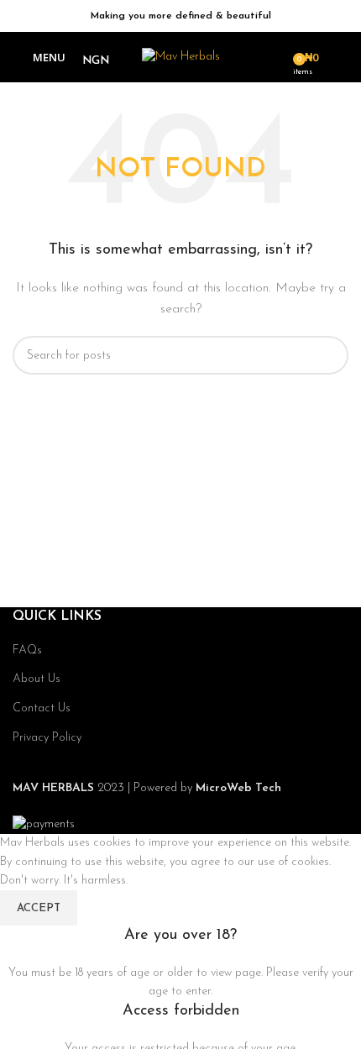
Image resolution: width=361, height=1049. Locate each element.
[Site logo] (181, 56)
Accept (38, 908)
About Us (36, 679)
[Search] (274, 57)
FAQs (27, 650)
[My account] (342, 57)
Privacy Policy (47, 738)
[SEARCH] (329, 355)
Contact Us (42, 708)
